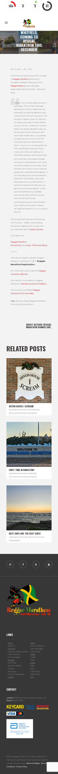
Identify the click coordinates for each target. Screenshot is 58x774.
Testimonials (35, 674)
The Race (11, 649)
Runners (11, 660)
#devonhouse (34, 410)
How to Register (14, 657)
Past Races (12, 672)
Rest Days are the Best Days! (25, 533)
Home (10, 643)
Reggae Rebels (17, 86)
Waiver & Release (14, 666)
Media (32, 654)
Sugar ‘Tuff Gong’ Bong (36, 245)
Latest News (35, 672)
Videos (32, 657)
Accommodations (37, 646)
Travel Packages (36, 649)
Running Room (26, 304)
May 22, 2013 (15, 69)
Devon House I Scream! (21, 406)
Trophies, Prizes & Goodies (18, 652)
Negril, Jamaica (36, 229)
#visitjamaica (31, 413)
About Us (11, 646)
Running (15, 304)
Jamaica (19, 301)
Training (11, 669)
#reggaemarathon (17, 413)
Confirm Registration (16, 674)
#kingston (32, 473)
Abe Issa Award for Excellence (34, 283)
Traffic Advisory (14, 654)
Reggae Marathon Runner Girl (38, 326)
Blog (32, 669)
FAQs (32, 666)
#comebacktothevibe (18, 410)
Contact (11, 677)
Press (32, 660)
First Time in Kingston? (21, 470)
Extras (32, 663)
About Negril (35, 652)
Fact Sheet (12, 663)
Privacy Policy (21, 767)
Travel (32, 643)
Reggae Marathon (21, 79)
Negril (26, 301)
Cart (32, 677)
